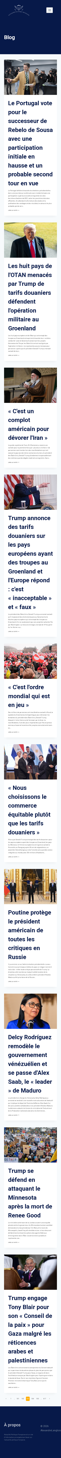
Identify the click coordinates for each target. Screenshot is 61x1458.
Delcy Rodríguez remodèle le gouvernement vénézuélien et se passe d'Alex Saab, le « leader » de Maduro (30, 1064)
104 (32, 1399)
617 (44, 1399)
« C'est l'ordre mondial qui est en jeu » (29, 696)
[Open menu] (49, 10)
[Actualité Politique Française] (18, 10)
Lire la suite (13, 210)
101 (18, 1399)
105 (37, 1399)
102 (23, 1399)
